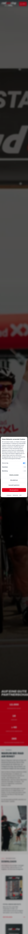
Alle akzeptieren (14, 490)
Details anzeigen (14, 475)
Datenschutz (15, 495)
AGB (20, 495)
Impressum (9, 495)
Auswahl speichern (14, 485)
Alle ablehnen (14, 480)
